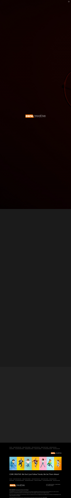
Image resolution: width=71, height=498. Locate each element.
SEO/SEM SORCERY (11, 448)
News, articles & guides (56, 448)
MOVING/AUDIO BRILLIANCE (52, 447)
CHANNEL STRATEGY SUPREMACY (26, 447)
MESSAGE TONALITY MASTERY (44, 447)
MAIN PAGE (10, 447)
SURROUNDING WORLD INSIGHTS (29, 448)
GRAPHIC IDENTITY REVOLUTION (36, 447)
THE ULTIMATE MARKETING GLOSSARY (47, 448)
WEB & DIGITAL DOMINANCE (38, 448)
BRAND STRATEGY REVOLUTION (17, 447)
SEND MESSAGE (41, 394)
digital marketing (23, 491)
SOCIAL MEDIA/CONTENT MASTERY (19, 448)
